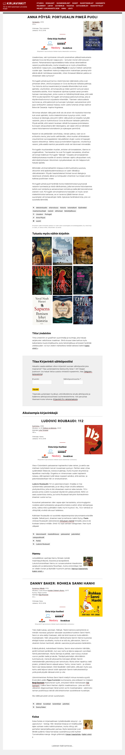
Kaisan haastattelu (73, 734)
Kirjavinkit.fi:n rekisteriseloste (65, 399)
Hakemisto (100, 3)
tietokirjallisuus (70, 211)
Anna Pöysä (40, 218)
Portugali (48, 214)
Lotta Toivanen (43, 430)
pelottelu (66, 704)
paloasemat (65, 534)
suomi (38, 221)
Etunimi (35, 379)
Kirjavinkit (16, 3)
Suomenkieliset (63, 3)
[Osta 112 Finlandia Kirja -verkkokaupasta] (51, 453)
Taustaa (70, 6)
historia (63, 208)
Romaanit (50, 3)
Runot (75, 3)
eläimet (39, 704)
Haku (63, 8)
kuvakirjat (47, 704)
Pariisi (38, 541)
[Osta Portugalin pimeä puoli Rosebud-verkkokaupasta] (62, 45)
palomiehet (75, 534)
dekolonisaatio (41, 208)
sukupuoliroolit (38, 537)
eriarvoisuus (53, 208)
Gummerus (35, 426)
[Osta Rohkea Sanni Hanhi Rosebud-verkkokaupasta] (60, 617)
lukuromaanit (41, 534)
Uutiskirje (59, 6)
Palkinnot (41, 6)
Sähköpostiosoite (72, 379)
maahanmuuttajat (39, 211)
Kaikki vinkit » (38, 571)
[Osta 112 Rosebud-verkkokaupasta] (63, 453)
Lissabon (39, 214)
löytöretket (82, 208)
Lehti (70, 8)
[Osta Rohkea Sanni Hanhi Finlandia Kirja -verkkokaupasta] (48, 617)
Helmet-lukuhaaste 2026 (48, 8)
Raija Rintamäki (43, 595)
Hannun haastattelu (79, 569)
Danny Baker (41, 707)
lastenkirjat (57, 704)
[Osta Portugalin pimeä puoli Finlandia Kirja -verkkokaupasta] (50, 45)
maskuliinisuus (53, 534)
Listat (50, 6)
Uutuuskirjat (82, 6)
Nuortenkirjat (87, 3)
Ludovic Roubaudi (43, 544)
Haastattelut (96, 6)
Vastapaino (36, 22)
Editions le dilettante (49, 428)
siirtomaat (59, 211)
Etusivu (40, 3)
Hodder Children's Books (56, 590)
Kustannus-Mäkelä (38, 588)
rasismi (50, 211)
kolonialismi (72, 208)
